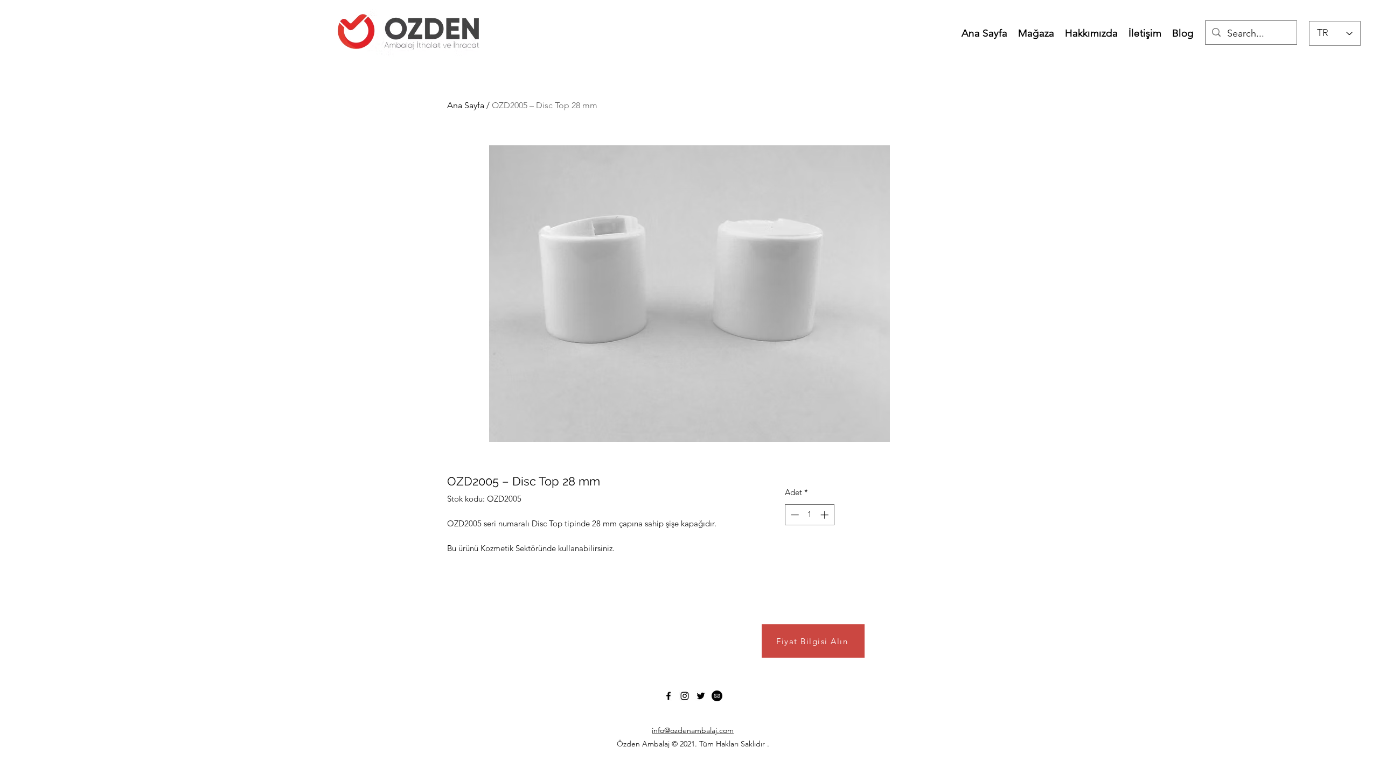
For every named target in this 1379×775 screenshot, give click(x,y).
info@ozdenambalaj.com (693, 730)
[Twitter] (700, 696)
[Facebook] (668, 696)
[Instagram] (684, 696)
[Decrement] (793, 515)
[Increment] (825, 515)
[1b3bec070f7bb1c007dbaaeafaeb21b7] (717, 696)
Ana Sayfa (465, 105)
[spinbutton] (809, 515)
